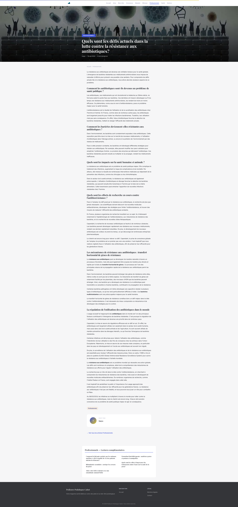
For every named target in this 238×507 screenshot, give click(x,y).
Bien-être (121, 3)
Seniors (169, 3)
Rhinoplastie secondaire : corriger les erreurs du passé (101, 465)
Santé (163, 3)
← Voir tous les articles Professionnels (100, 433)
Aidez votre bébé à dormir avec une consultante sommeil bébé (97, 472)
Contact (149, 495)
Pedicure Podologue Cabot (78, 489)
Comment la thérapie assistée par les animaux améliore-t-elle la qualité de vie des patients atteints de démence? (101, 458)
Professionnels (154, 3)
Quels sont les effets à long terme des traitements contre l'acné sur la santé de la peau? (135, 464)
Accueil (108, 3)
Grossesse (129, 3)
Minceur (144, 3)
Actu (114, 3)
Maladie (137, 3)
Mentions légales (152, 492)
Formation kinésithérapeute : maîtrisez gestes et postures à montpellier (136, 457)
